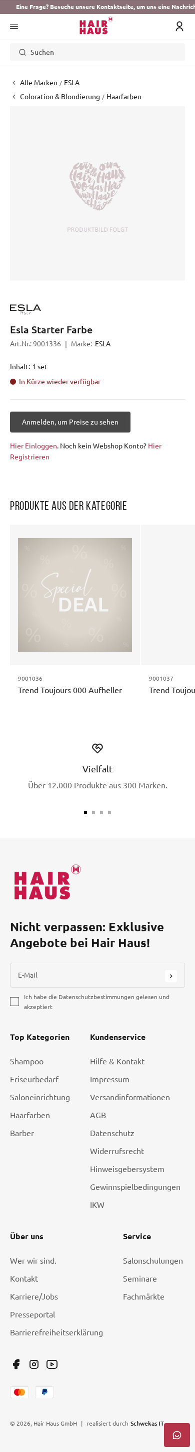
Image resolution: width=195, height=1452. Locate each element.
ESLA (102, 344)
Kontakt (24, 1278)
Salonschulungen (153, 1260)
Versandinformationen (130, 1097)
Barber (22, 1133)
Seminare (140, 1278)
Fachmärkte (143, 1296)
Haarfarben (30, 1115)
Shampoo (27, 1061)
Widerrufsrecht (117, 1151)
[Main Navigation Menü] (14, 26)
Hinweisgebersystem (127, 1168)
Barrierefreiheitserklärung (56, 1332)
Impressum (110, 1079)
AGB (98, 1115)
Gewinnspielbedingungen (135, 1186)
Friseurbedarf (34, 1079)
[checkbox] (14, 1001)
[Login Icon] (179, 26)
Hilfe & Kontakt (117, 1061)
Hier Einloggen (33, 446)
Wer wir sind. (33, 1260)
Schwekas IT (147, 1423)
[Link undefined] (16, 1364)
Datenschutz (112, 1133)
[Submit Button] (171, 976)
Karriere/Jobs (34, 1296)
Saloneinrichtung (40, 1097)
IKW (97, 1204)
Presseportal (32, 1314)
